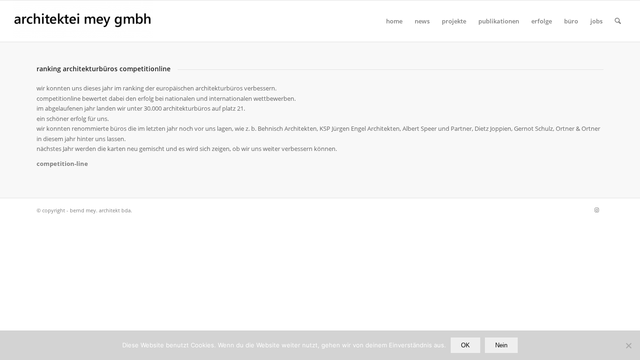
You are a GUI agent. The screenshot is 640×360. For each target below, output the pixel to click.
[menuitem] (394, 21)
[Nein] (628, 345)
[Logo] (83, 21)
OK (465, 345)
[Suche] (618, 21)
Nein (501, 345)
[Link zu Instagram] (596, 210)
